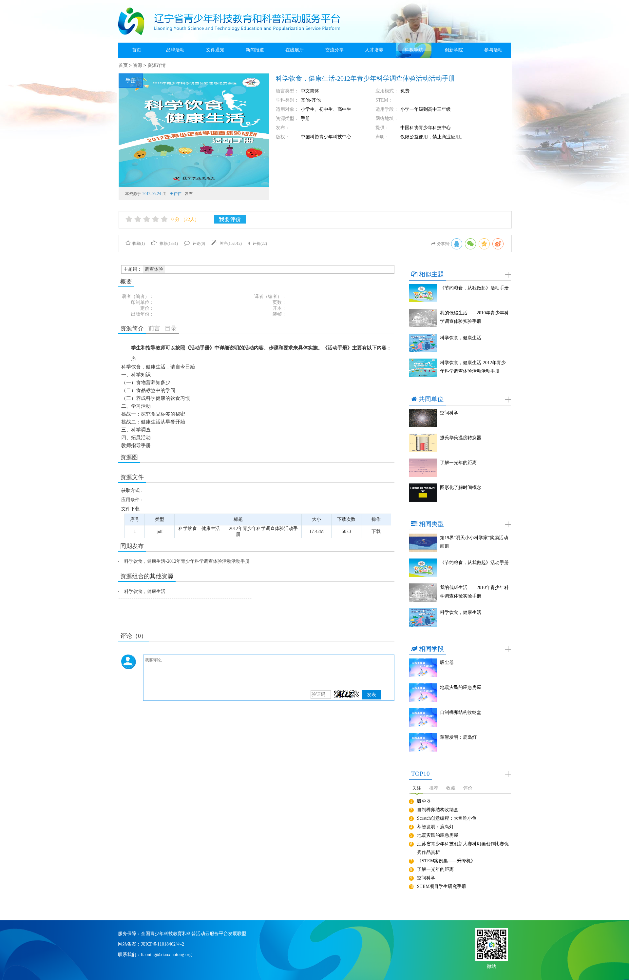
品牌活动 (175, 50)
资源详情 (156, 65)
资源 (137, 65)
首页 (136, 50)
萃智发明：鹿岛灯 (458, 737)
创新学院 (454, 50)
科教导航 (414, 50)
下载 (376, 531)
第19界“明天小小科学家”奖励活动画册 (474, 542)
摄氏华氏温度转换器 (460, 437)
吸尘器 (447, 662)
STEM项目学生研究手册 (441, 886)
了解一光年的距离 (458, 462)
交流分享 (334, 50)
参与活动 (493, 50)
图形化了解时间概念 (460, 487)
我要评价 (230, 219)
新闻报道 (255, 50)
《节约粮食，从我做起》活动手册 (474, 287)
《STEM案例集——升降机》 (446, 860)
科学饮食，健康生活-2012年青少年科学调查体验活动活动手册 (187, 561)
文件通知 (215, 50)
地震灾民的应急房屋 (460, 687)
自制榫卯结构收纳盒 (460, 712)
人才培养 (374, 50)
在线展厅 (294, 50)
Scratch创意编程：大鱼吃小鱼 (447, 818)
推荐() (169, 243)
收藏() (138, 243)
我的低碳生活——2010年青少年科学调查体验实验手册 (474, 317)
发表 (371, 694)
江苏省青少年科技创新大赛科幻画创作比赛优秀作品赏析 (463, 848)
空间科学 (449, 412)
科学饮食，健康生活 (144, 591)
